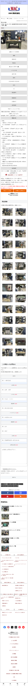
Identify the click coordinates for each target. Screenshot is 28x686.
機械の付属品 (18, 603)
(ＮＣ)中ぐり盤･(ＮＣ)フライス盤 (7, 561)
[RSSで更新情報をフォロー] (20, 496)
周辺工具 (4, 615)
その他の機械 (18, 600)
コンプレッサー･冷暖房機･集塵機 (7, 598)
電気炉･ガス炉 (5, 600)
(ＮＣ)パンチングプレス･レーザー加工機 (20, 561)
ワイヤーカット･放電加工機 (8, 566)
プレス (17, 557)
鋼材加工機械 (7, 582)
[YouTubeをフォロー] (7, 496)
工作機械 (4, 484)
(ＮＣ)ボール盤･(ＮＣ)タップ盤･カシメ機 (7, 575)
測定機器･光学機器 (19, 585)
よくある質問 (14, 640)
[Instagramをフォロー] (20, 492)
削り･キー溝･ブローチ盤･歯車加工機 (7, 578)
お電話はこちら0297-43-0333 (14, 194)
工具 (7, 609)
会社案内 (14, 647)
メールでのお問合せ (14, 643)
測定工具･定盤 (18, 588)
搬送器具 (17, 598)
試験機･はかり (18, 590)
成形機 (14, 667)
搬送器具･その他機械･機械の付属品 (21, 595)
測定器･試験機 (20, 582)
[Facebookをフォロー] (7, 492)
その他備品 (20, 609)
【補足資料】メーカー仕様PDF (14, 175)
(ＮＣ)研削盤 (5, 569)
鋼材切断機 (5, 585)
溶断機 (4, 605)
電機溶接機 (4, 603)
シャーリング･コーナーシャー (20, 564)
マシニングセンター (6, 557)
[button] (25, 337)
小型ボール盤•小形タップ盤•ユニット (16, 484)
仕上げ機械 (5, 571)
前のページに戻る (7, 190)
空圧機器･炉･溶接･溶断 (8, 594)
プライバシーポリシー (14, 650)
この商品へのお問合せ (19, 190)
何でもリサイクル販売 (20, 612)
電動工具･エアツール (7, 612)
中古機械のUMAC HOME (14, 637)
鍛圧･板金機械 (20, 554)
